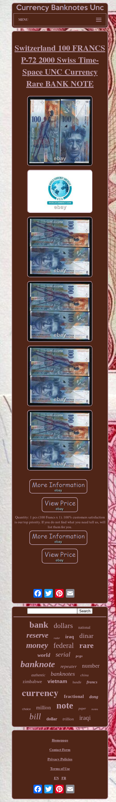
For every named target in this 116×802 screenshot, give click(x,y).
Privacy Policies (59, 758)
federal (63, 645)
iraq (69, 636)
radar (57, 638)
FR (64, 777)
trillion (68, 719)
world (43, 655)
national (84, 627)
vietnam (57, 681)
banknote (38, 664)
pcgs (79, 656)
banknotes (63, 673)
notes (94, 709)
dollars (63, 626)
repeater (68, 666)
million (43, 707)
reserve (37, 635)
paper (82, 708)
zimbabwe (32, 681)
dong (93, 696)
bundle (77, 682)
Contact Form (59, 749)
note (64, 705)
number (91, 665)
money (37, 645)
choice (26, 709)
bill (35, 716)
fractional (74, 696)
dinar (86, 635)
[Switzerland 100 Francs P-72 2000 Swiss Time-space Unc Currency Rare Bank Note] (59, 131)
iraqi (85, 717)
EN (56, 777)
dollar (51, 719)
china (84, 675)
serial (63, 654)
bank (38, 625)
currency (40, 692)
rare (86, 645)
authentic (38, 675)
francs (92, 682)
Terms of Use (60, 768)
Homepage (60, 740)
